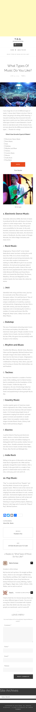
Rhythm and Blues (11, 148)
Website (6, 666)
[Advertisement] (18, 18)
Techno (7, 151)
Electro (7, 155)
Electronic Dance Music (12, 139)
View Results (18, 170)
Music (12, 523)
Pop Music (8, 160)
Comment (7, 625)
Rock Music (9, 141)
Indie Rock (8, 158)
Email (6, 656)
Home (12, 50)
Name (6, 646)
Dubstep (7, 146)
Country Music (10, 153)
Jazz (6, 144)
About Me (20, 50)
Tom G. (23, 76)
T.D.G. (18, 39)
